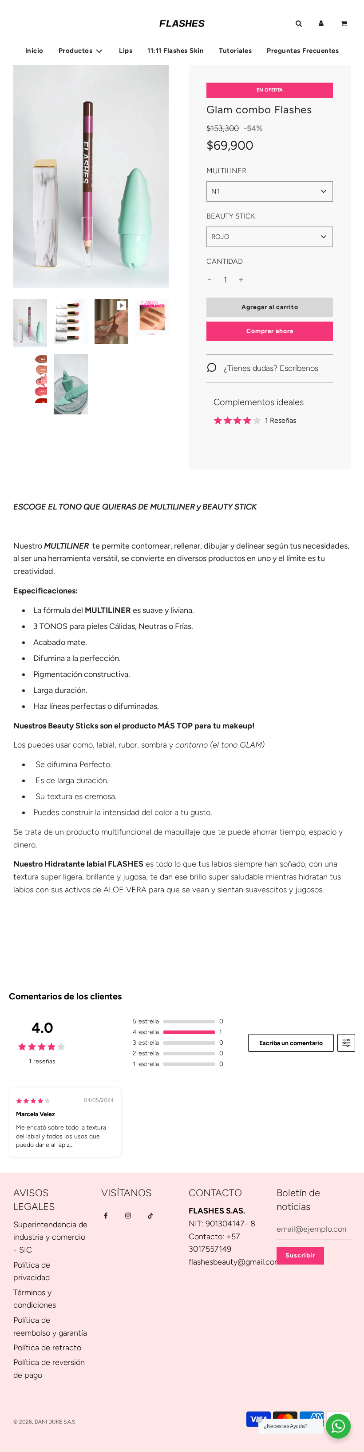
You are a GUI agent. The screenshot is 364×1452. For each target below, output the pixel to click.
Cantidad (224, 261)
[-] (209, 280)
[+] (241, 280)
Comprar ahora (269, 331)
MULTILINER (226, 171)
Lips (125, 51)
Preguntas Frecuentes (303, 51)
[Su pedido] (344, 24)
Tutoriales (235, 51)
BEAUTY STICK (230, 216)
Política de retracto (47, 1348)
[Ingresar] (321, 24)
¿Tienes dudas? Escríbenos (270, 368)
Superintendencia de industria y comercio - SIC (50, 1237)
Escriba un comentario (291, 1043)
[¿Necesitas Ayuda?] (338, 1426)
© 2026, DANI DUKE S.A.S (44, 1422)
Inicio (34, 51)
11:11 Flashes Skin (175, 51)
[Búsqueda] (298, 24)
